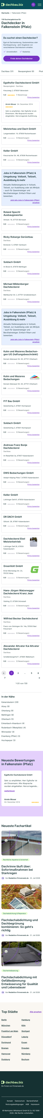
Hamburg (26, 1020)
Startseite (5, 13)
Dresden (25, 1048)
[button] (33, 5)
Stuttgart (26, 1031)
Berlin (4, 1020)
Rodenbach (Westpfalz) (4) (13, 727)
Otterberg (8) (7, 710)
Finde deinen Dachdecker (21, 58)
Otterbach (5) (7, 719)
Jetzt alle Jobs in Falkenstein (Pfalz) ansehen (25, 201)
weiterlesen (9, 791)
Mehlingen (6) (7, 715)
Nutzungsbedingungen (15, 1104)
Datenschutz (20, 1101)
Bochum (25, 1059)
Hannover (5, 1054)
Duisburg (5, 1059)
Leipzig (25, 1037)
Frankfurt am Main (9, 1031)
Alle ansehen (36, 1012)
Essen (24, 1042)
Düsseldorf (6, 1037)
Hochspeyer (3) (8, 740)
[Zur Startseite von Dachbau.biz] (12, 4)
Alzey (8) (5, 706)
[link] (21, 101)
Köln (24, 1025)
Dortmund (6, 1042)
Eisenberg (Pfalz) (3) (10, 736)
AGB (27, 1104)
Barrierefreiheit (32, 1101)
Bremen (4, 1048)
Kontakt (10, 1101)
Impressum (35, 1104)
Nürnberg (26, 1054)
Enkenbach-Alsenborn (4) (12, 723)
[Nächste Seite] (39, 677)
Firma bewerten (33, 97)
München (5, 1025)
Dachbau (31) (7, 71)
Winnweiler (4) (7, 732)
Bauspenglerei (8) (26, 71)
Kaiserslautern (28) (10, 702)
